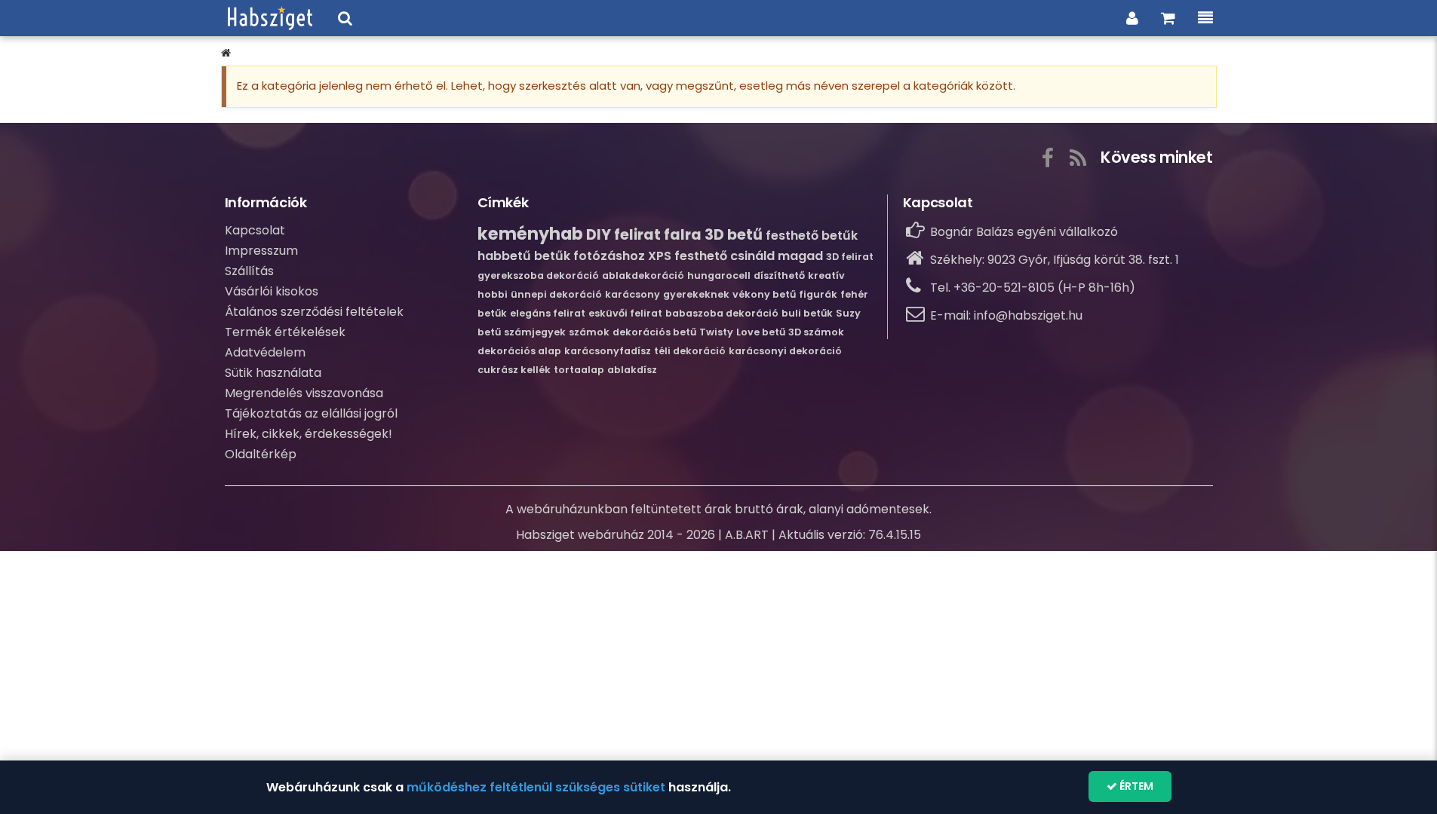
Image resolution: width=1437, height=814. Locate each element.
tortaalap (579, 369)
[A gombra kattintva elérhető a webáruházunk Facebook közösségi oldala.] (1048, 155)
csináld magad (776, 256)
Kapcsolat (255, 230)
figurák (818, 294)
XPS (659, 256)
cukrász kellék (514, 369)
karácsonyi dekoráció (785, 350)
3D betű (734, 235)
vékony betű (764, 294)
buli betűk (807, 313)
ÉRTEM (1135, 786)
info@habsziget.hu (1028, 315)
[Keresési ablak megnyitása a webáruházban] (345, 18)
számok (589, 332)
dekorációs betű (654, 332)
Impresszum (261, 250)
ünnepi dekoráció (556, 294)
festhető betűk (812, 235)
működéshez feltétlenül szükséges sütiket (536, 787)
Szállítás (249, 271)
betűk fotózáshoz (589, 256)
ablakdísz (632, 369)
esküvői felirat (625, 313)
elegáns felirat (547, 313)
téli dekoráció (690, 350)
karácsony (632, 294)
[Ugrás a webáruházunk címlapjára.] (270, 18)
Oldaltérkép (260, 454)
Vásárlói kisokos (271, 291)
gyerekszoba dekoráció (538, 275)
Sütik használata (273, 372)
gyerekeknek (696, 294)
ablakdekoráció (643, 275)
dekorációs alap (519, 350)
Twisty (716, 332)
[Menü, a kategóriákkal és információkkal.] (1205, 18)
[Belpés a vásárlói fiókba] (1132, 18)
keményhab (530, 234)
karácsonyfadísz (607, 350)
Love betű (760, 332)
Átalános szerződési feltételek (314, 311)
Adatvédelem (265, 352)
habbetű (504, 256)
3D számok (816, 332)
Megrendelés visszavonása (304, 393)
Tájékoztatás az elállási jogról (311, 413)
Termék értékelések (285, 332)
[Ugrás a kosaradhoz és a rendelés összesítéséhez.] (1168, 18)
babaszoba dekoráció (721, 313)
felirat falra (658, 235)
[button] (226, 52)
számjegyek (535, 332)
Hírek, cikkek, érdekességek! (308, 433)
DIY (598, 235)
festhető (700, 256)
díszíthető (779, 275)
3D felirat (850, 256)
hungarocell (719, 275)
